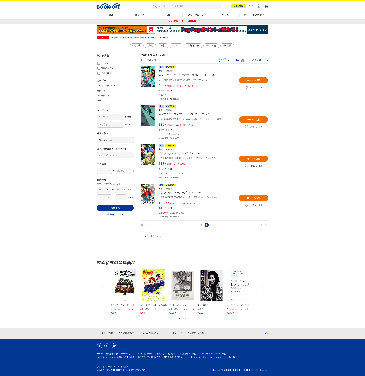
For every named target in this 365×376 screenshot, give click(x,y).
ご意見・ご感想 (197, 333)
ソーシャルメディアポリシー (212, 354)
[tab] (179, 318)
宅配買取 (238, 6)
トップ (143, 236)
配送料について (128, 333)
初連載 (227, 45)
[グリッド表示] (242, 60)
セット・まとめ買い (254, 15)
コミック (139, 15)
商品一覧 (154, 236)
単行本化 (211, 45)
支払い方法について (152, 333)
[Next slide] (262, 288)
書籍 (111, 15)
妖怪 (163, 45)
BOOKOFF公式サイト (106, 354)
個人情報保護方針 (186, 354)
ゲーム (225, 15)
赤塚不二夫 (193, 45)
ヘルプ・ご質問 (106, 333)
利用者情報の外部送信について (177, 357)
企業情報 (125, 354)
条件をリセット (115, 214)
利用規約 (171, 354)
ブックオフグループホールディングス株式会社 (212, 357)
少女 (150, 45)
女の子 (137, 45)
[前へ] (147, 225)
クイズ (176, 45)
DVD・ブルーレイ (196, 15)
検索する (115, 207)
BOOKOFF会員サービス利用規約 (148, 354)
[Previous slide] (102, 288)
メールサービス (175, 333)
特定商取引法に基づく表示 (149, 357)
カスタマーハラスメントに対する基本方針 (114, 357)
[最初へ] (142, 225)
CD (168, 15)
